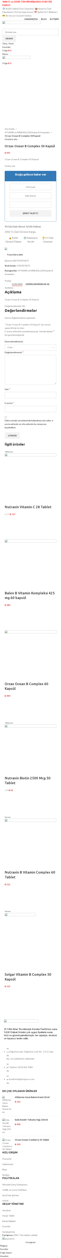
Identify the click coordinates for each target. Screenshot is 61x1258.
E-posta (9, 402)
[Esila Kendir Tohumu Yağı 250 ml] (7, 1126)
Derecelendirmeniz (14, 341)
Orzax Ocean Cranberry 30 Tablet (32, 1140)
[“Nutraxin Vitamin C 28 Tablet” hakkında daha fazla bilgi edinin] (9, 528)
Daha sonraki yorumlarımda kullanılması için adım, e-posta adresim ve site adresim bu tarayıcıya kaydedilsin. (29, 424)
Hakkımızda (7, 1164)
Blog (4, 1169)
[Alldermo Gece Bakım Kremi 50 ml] (7, 1105)
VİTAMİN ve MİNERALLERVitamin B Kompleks (27, 132)
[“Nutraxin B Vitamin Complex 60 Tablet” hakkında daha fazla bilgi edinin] (9, 898)
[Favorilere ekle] (9, 520)
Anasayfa (6, 1158)
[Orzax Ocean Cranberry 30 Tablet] (7, 1144)
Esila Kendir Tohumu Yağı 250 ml (31, 1120)
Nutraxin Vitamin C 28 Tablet (28, 507)
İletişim (5, 1175)
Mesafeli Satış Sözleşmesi (14, 1184)
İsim (7, 389)
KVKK (5, 1200)
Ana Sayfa (10, 128)
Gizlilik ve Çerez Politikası (14, 1190)
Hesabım (6, 1210)
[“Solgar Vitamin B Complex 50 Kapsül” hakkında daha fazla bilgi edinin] (9, 1000)
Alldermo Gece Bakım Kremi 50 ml (32, 1097)
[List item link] (30, 1067)
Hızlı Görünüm (9, 535)
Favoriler (6, 1226)
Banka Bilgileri (9, 1221)
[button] (9, 618)
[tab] (17, 284)
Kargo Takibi (8, 1215)
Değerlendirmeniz (14, 352)
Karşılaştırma (8, 1231)
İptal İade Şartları (10, 1195)
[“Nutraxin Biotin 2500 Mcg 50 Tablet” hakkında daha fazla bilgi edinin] (9, 803)
